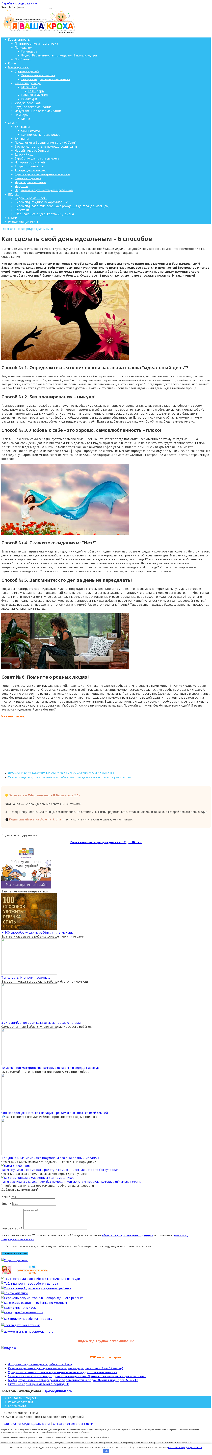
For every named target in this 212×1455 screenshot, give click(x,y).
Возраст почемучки (29, 166)
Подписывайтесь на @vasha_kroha (35, 819)
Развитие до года (28, 83)
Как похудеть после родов (40, 135)
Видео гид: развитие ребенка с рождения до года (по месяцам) (62, 206)
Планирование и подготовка (36, 43)
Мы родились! (18, 67)
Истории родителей (30, 162)
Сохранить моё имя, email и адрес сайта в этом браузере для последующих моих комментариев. (78, 1246)
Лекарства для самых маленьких (45, 79)
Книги (12, 218)
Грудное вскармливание (33, 107)
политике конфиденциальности (185, 1447)
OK (106, 1451)
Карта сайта (17, 1406)
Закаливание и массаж (38, 75)
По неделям (23, 47)
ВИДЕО (13, 194)
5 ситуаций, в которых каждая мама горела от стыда (41, 1023)
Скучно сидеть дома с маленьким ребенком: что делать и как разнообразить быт (70, 777)
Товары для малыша (30, 170)
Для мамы (22, 127)
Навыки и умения (34, 95)
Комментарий (12, 1228)
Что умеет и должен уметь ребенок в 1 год (40, 1364)
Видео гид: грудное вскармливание (41, 202)
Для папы (22, 139)
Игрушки (21, 186)
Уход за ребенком (28, 103)
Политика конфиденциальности (25, 1424)
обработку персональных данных (127, 1235)
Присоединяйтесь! (58, 1391)
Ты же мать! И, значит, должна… (25, 977)
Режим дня (29, 99)
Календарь (29, 51)
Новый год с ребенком (32, 150)
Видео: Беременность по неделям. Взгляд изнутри (59, 55)
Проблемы (22, 59)
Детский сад (24, 154)
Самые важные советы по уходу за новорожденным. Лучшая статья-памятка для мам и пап (77, 1376)
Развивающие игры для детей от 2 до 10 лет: (106, 842)
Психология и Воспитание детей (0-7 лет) (45, 142)
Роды (12, 63)
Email (6, 1204)
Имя (5, 1196)
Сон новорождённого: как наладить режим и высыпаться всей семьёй (54, 1113)
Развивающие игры (23, 222)
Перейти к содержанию (19, 3)
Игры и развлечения (30, 182)
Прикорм (21, 115)
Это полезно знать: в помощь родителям (46, 146)
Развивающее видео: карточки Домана (44, 214)
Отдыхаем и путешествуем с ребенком (44, 190)
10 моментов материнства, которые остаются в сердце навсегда (50, 1068)
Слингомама (30, 131)
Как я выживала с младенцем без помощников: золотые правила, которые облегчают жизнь (71, 1182)
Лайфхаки (22, 210)
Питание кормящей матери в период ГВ (38, 1384)
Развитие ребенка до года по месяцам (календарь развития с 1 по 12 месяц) (65, 1368)
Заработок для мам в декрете (37, 158)
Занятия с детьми (28, 178)
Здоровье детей (27, 71)
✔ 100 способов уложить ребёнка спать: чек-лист (38, 932)
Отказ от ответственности (73, 1424)
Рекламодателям (20, 1402)
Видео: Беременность (31, 198)
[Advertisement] (106, 744)
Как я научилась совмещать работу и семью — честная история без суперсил (59, 1170)
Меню (25, 119)
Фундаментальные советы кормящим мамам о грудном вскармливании (62, 1372)
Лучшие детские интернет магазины (42, 174)
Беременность (19, 39)
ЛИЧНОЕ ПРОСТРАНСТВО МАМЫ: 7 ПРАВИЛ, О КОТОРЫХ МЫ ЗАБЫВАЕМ (61, 773)
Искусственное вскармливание (38, 111)
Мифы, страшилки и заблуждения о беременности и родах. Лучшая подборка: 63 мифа (73, 1380)
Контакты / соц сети (23, 1398)
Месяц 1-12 (29, 87)
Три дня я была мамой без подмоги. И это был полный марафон (50, 1158)
